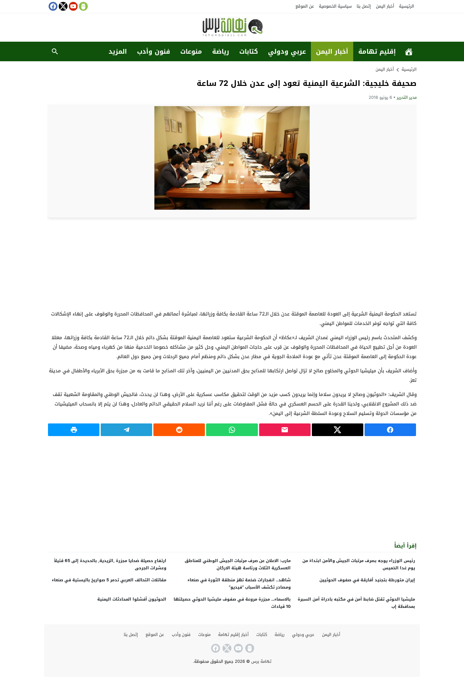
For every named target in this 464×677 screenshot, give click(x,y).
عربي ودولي (287, 51)
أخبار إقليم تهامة (233, 634)
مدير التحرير (407, 97)
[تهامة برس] (232, 28)
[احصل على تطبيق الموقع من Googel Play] (83, 6)
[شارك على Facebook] (390, 430)
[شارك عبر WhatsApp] (232, 430)
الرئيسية (406, 6)
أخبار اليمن (385, 6)
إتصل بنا (364, 6)
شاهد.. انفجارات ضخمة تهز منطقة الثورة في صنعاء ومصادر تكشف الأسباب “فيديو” (239, 583)
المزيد (118, 51)
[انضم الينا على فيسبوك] (52, 6)
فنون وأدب (153, 51)
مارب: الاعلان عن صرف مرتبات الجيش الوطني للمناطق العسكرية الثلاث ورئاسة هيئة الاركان (238, 564)
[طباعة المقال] (74, 430)
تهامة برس (261, 661)
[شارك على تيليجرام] (126, 430)
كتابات (248, 51)
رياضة (220, 51)
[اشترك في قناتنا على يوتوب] (73, 6)
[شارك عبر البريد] (285, 430)
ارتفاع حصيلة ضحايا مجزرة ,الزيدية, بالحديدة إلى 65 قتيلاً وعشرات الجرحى (110, 564)
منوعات (191, 51)
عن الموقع (304, 6)
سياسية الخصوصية (335, 6)
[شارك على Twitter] (337, 430)
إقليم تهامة (377, 51)
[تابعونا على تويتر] (62, 6)
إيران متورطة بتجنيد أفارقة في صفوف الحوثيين (367, 580)
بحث (54, 51)
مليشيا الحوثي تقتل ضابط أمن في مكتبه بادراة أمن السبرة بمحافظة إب (356, 602)
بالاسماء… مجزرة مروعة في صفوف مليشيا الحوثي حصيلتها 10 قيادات (232, 602)
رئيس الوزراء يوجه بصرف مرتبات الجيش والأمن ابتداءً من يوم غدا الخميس (358, 564)
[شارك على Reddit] (179, 430)
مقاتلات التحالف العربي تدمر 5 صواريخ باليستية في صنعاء (109, 580)
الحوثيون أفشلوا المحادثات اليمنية (131, 599)
